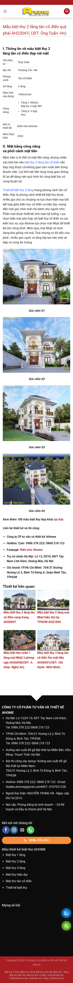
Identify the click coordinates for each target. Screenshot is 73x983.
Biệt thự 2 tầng (15, 861)
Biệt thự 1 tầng (15, 855)
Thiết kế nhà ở (56, 978)
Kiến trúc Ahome (31, 550)
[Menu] (5, 11)
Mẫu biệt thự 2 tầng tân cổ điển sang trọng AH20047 (19, 617)
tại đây (58, 519)
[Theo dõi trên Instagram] (14, 830)
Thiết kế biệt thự (16, 887)
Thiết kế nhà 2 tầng (38, 978)
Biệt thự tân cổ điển (36, 975)
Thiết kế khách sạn (18, 978)
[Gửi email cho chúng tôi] (22, 830)
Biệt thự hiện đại (17, 874)
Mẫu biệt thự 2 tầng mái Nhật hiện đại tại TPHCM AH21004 (53, 617)
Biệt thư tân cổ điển (19, 881)
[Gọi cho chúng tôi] (30, 830)
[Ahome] (36, 11)
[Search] (67, 11)
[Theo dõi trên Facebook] (6, 830)
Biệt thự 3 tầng (15, 868)
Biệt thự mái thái (44, 972)
